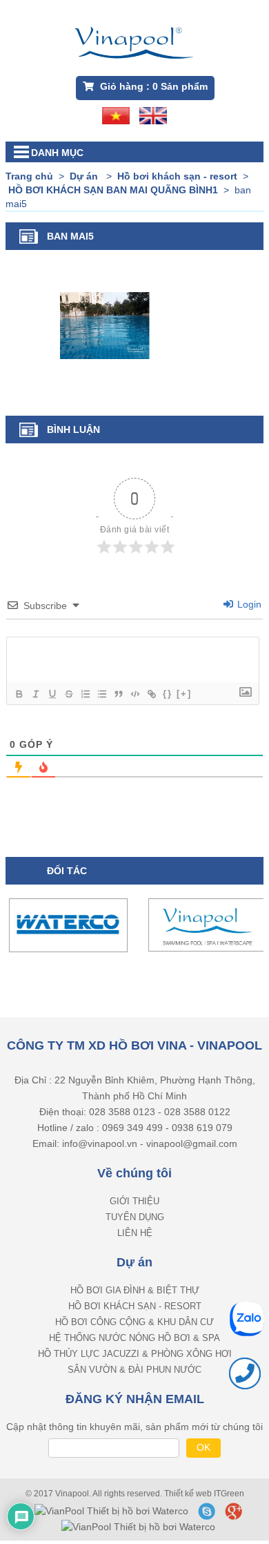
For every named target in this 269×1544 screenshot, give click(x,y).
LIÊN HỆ (134, 1222)
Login (248, 604)
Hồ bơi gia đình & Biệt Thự (134, 1280)
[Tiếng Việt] (116, 114)
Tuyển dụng (135, 1207)
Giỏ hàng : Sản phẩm (152, 86)
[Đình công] (68, 694)
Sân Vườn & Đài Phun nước (134, 1359)
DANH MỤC (57, 152)
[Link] (151, 694)
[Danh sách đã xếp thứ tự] (85, 694)
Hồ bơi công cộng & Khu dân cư (134, 1311)
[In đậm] (18, 694)
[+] (184, 693)
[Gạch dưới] (51, 694)
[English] (153, 114)
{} (167, 693)
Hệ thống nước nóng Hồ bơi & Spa (134, 1327)
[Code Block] (134, 694)
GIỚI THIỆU (134, 1191)
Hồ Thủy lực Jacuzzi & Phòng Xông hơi (135, 1343)
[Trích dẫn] (118, 694)
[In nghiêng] (35, 694)
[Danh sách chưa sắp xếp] (101, 694)
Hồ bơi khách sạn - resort (134, 1296)
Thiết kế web (189, 1483)
